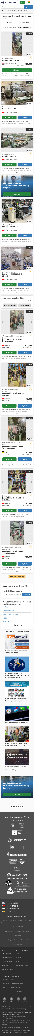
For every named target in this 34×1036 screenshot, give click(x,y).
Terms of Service (12, 1032)
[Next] (31, 44)
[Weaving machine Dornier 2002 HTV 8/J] (17, 44)
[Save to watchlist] (30, 58)
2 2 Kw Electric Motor (17, 944)
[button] (32, 2)
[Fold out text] (17, 78)
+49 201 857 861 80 (12, 909)
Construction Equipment (11, 614)
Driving (5, 618)
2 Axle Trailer (9, 931)
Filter (10, 23)
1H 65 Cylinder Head (22, 931)
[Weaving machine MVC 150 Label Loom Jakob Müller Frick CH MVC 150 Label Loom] (17, 533)
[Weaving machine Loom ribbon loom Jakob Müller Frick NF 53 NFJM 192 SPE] (17, 322)
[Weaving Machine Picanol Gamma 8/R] (17, 211)
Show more (18, 625)
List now (17, 194)
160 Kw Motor (17, 935)
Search (29, 7)
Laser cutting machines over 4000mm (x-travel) (17, 940)
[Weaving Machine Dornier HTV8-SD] (17, 140)
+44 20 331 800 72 (12, 903)
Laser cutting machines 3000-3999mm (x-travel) (17, 927)
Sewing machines (10, 305)
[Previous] (2, 44)
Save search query (17, 577)
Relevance (25, 23)
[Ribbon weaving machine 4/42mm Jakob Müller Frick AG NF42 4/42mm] (17, 375)
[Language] (29, 2)
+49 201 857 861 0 (12, 906)
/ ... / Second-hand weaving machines (15, 10)
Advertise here (17, 806)
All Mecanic (6, 607)
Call (25, 117)
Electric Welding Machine (11, 622)
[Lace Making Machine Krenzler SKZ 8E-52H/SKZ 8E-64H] (17, 258)
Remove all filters (10, 27)
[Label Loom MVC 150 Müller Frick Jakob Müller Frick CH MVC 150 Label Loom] (17, 429)
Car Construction (8, 611)
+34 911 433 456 (11, 912)
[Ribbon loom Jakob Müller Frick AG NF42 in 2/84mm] (17, 482)
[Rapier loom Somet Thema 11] (17, 93)
